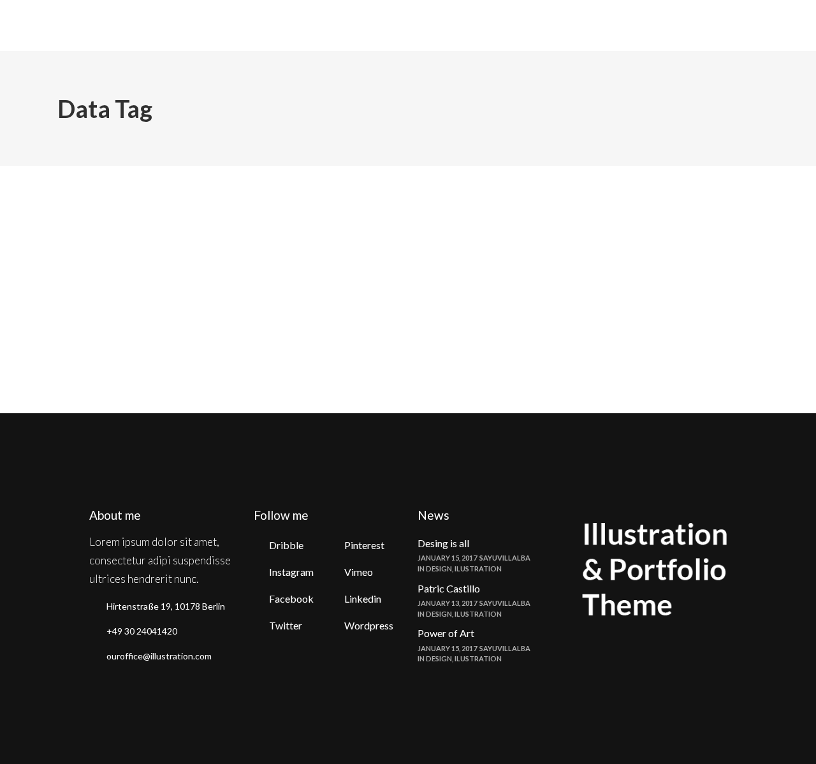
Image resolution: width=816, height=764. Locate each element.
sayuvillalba (146, 194)
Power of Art (446, 633)
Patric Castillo (449, 588)
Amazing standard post (137, 214)
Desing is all (443, 543)
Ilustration (478, 568)
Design (439, 568)
